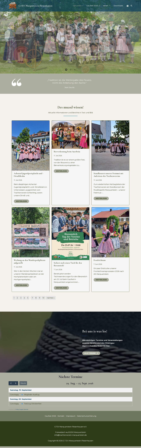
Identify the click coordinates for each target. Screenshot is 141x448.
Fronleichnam (99, 263)
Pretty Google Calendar (21, 412)
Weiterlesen (21, 204)
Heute (23, 386)
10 (43, 301)
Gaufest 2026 (92, 6)
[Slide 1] (66, 72)
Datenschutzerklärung (86, 419)
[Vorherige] (11, 386)
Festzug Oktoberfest (32, 406)
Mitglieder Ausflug (31, 397)
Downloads (118, 6)
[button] (82, 6)
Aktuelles (77, 6)
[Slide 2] (70, 72)
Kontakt (61, 419)
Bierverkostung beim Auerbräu (67, 154)
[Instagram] (128, 6)
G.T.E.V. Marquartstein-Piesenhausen (35, 5)
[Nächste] (15, 386)
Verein (105, 6)
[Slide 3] (75, 72)
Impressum (70, 419)
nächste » (51, 301)
